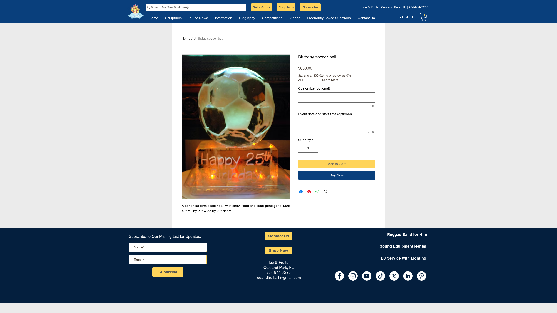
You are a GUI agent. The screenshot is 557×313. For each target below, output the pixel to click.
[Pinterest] (421, 276)
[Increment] (314, 148)
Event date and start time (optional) (325, 114)
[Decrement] (302, 148)
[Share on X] (325, 191)
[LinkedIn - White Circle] (408, 276)
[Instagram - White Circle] (353, 276)
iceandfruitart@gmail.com (278, 277)
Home (186, 39)
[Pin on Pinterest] (309, 191)
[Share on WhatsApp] (317, 191)
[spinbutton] (308, 148)
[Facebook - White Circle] (339, 276)
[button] (424, 17)
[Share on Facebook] (301, 191)
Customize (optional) (314, 88)
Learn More (330, 80)
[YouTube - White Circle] (366, 276)
